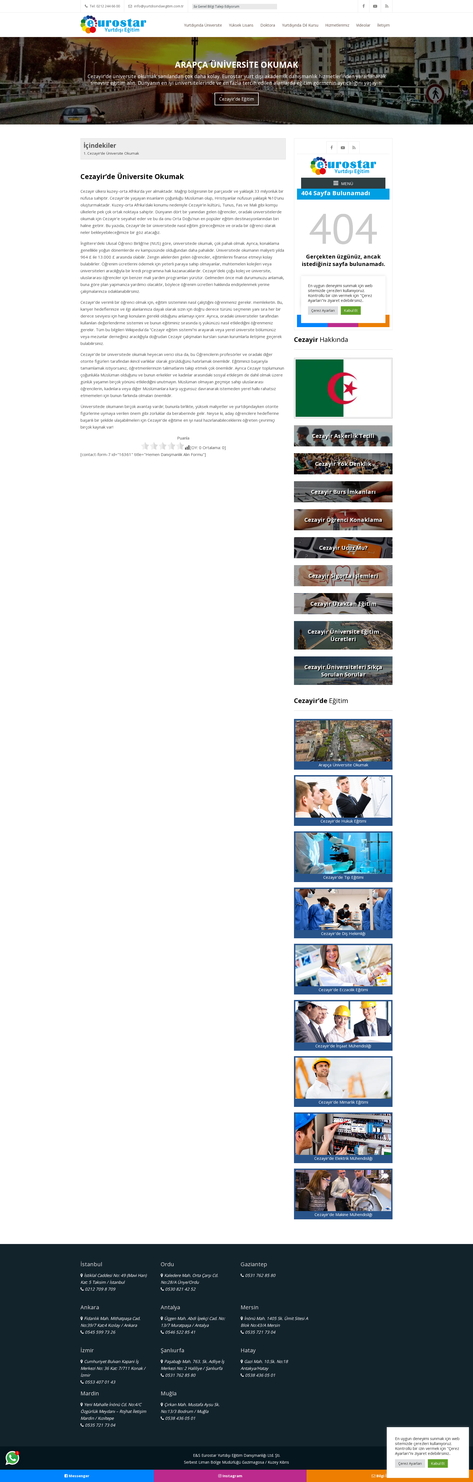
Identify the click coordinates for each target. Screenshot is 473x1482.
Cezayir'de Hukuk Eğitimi (343, 821)
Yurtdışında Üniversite (203, 25)
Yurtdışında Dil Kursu (300, 25)
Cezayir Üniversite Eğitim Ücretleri (343, 635)
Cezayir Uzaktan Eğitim (343, 603)
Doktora (267, 25)
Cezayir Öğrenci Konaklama (343, 519)
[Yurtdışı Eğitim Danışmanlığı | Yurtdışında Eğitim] (113, 24)
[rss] (387, 6)
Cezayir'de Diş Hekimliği (343, 933)
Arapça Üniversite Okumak (343, 764)
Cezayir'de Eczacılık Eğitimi (343, 989)
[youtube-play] (375, 6)
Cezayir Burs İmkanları (343, 491)
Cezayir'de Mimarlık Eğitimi (343, 1102)
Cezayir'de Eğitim (236, 99)
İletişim (383, 25)
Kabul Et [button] (438, 1463)
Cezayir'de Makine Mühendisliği (343, 1214)
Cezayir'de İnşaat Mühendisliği (343, 1046)
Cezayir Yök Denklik (343, 463)
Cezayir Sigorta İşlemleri (343, 575)
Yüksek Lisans (241, 25)
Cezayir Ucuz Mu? (343, 547)
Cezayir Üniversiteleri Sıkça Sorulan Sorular (343, 670)
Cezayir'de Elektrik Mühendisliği (343, 1158)
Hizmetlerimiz (337, 25)
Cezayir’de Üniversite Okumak (113, 153)
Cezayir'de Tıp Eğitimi (343, 877)
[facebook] (364, 6)
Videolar (363, 25)
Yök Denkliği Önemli (278, 6)
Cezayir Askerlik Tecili (343, 436)
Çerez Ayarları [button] (410, 1463)
